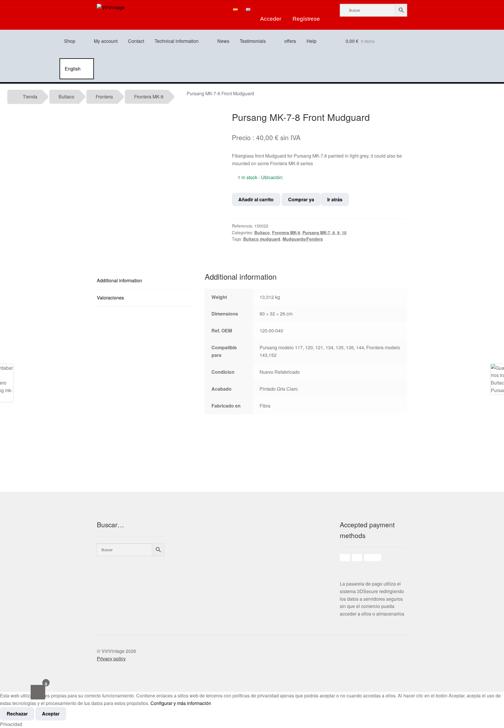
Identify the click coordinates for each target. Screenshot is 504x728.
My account (106, 41)
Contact (136, 41)
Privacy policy (111, 658)
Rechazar (17, 713)
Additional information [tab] (119, 280)
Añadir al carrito (256, 199)
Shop (69, 41)
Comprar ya (301, 199)
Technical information (177, 41)
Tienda (30, 96)
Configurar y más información (180, 703)
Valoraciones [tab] (110, 297)
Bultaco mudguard (261, 239)
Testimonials (253, 41)
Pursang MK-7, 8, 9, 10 (324, 232)
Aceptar (51, 713)
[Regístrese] (306, 9)
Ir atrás (334, 199)
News (223, 41)
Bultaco (66, 96)
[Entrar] (271, 9)
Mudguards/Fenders (303, 239)
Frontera (104, 96)
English (72, 68)
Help (311, 41)
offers (290, 41)
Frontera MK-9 (148, 96)
